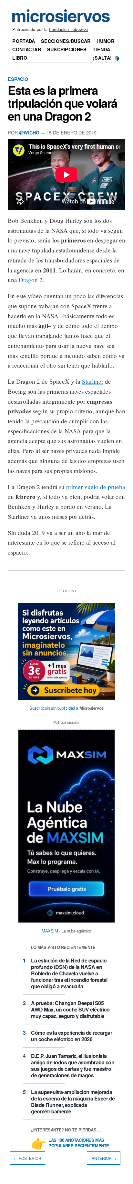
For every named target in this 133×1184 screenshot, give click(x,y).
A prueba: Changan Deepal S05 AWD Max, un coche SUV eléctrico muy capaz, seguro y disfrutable (70, 1009)
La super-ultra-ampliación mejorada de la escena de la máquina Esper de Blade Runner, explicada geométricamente (73, 1101)
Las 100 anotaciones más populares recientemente (78, 1143)
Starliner (92, 381)
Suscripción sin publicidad (52, 708)
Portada (23, 41)
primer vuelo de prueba (95, 487)
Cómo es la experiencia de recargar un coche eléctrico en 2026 (71, 1036)
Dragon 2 (31, 280)
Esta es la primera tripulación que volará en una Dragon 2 (62, 103)
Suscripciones (67, 49)
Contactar (26, 49)
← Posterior (27, 1158)
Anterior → (104, 1158)
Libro (19, 57)
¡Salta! (102, 57)
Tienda (101, 49)
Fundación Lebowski (68, 29)
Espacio (18, 79)
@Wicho (29, 132)
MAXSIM (50, 931)
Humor (105, 41)
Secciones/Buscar (66, 41)
